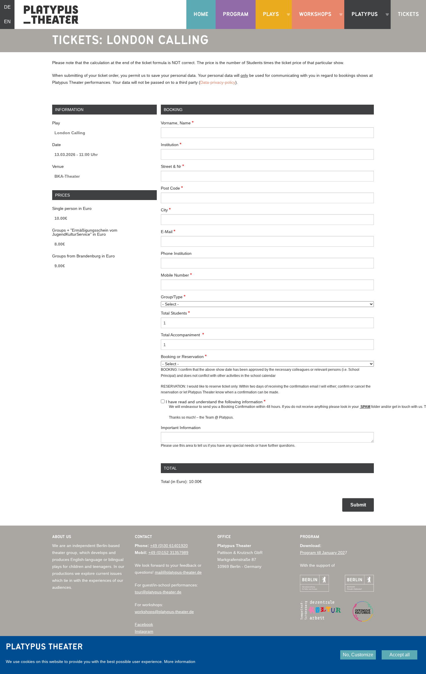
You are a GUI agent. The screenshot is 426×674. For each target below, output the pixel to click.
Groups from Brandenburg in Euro (83, 256)
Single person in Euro (72, 208)
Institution (170, 145)
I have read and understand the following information (214, 401)
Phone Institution (176, 253)
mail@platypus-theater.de (178, 572)
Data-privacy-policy (217, 82)
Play (56, 123)
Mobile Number (175, 275)
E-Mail (166, 232)
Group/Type (172, 297)
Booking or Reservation (182, 357)
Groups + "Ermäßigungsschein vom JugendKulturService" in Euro (84, 232)
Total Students (174, 313)
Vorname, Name (176, 123)
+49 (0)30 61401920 (169, 545)
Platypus (362, 20)
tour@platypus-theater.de (158, 592)
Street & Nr (171, 166)
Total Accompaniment (181, 335)
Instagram (144, 631)
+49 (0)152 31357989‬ (168, 552)
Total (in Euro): (174, 481)
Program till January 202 (322, 552)
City (164, 210)
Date (56, 145)
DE (7, 7)
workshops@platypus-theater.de (164, 611)
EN (7, 21)
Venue (58, 166)
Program (235, 14)
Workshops (313, 20)
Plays (268, 20)
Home (201, 14)
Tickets (408, 14)
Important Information (181, 428)
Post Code (170, 188)
